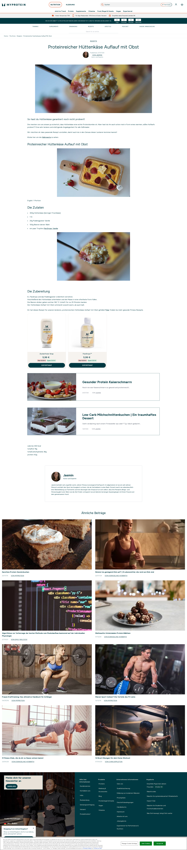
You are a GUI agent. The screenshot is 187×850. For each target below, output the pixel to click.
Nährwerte (46, 137)
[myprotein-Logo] (13, 4)
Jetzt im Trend (60, 11)
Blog (100, 796)
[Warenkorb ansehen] (182, 4)
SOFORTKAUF (46, 365)
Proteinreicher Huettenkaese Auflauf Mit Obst (37, 36)
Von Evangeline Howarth (116, 575)
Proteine (102, 784)
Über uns (120, 784)
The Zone (12, 36)
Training (35, 26)
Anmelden (11, 786)
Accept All (160, 843)
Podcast (125, 26)
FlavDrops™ (87, 354)
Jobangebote (121, 821)
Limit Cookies (146, 843)
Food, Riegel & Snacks (105, 11)
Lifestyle (108, 26)
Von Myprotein (17, 575)
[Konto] (176, 4)
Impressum (120, 812)
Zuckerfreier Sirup (47, 354)
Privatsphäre (121, 798)
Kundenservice (85, 786)
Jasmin (98, 393)
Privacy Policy (87, 848)
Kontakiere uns (85, 791)
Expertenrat (127, 11)
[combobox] (136, 4)
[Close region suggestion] (33, 828)
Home (6, 36)
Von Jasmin (97, 55)
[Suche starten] (102, 4)
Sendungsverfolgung (87, 805)
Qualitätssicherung (123, 788)
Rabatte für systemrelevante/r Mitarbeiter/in (162, 796)
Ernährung (73, 26)
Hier (107, 310)
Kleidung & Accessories (103, 790)
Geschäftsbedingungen (125, 802)
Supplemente (81, 11)
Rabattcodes (151, 791)
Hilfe (81, 795)
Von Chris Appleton (113, 761)
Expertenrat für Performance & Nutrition (127, 827)
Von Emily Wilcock (19, 639)
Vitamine (91, 11)
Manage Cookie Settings (129, 843)
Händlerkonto (121, 807)
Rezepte (91, 26)
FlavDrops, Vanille (51, 228)
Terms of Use (98, 848)
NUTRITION (55, 5)
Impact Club (151, 801)
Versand (83, 809)
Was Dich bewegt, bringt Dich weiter (159, 813)
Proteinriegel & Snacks (106, 801)
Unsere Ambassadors (147, 26)
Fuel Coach (167, 4)
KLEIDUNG (70, 5)
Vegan (118, 11)
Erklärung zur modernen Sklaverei (128, 793)
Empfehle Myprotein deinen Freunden (156, 785)
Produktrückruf (85, 814)
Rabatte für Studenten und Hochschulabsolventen (156, 807)
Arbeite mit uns (122, 816)
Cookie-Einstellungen (12, 819)
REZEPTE (93, 41)
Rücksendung (84, 800)
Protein (71, 11)
